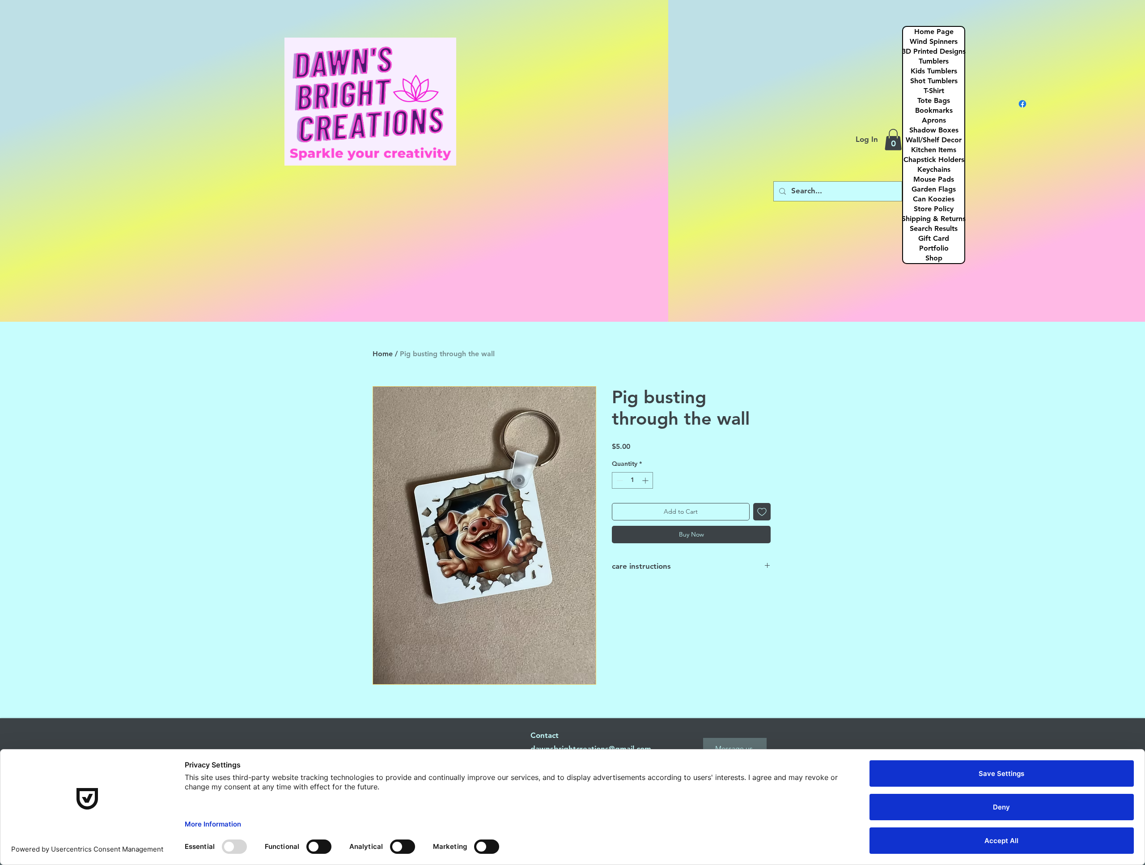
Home (383, 353)
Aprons (934, 120)
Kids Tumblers (934, 71)
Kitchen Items (933, 149)
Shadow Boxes (933, 130)
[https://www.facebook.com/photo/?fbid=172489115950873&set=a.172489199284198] (1022, 104)
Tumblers (934, 61)
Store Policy (934, 209)
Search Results (934, 228)
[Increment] (646, 480)
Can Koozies (933, 199)
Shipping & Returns (933, 218)
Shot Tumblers (934, 81)
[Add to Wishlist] (762, 511)
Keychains (933, 169)
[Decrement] (618, 480)
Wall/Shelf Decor (934, 140)
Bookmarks (934, 110)
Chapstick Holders (933, 159)
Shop (933, 258)
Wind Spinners (934, 41)
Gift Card (933, 238)
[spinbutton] (632, 480)
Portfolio (934, 248)
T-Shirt (934, 90)
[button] (893, 139)
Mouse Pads (933, 179)
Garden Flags (934, 189)
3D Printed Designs (933, 51)
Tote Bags (933, 100)
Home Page (934, 31)
